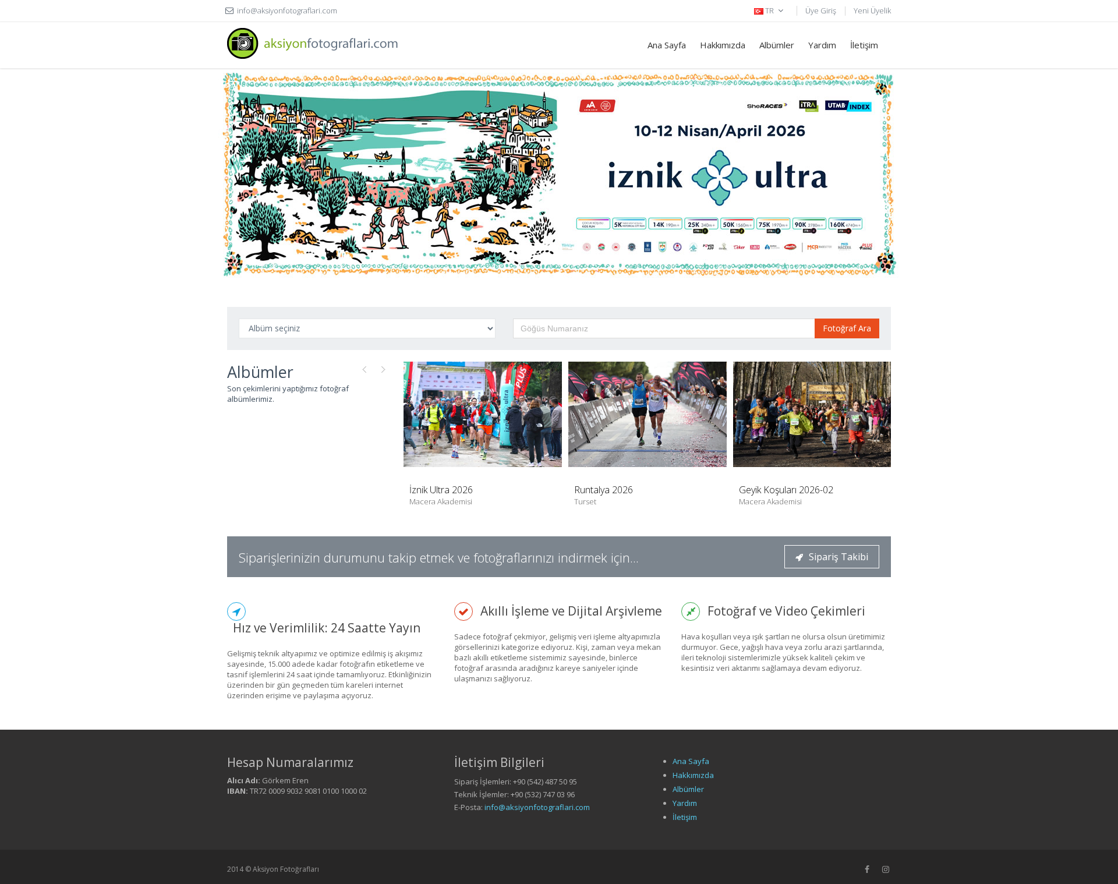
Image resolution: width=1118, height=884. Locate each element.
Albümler (776, 45)
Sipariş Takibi (838, 556)
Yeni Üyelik (872, 10)
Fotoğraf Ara (847, 328)
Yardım (822, 45)
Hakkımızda (722, 45)
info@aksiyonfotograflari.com (537, 807)
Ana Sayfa (667, 45)
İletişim (864, 45)
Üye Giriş (820, 10)
